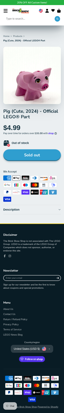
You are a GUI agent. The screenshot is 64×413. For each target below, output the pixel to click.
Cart (59, 11)
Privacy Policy (11, 324)
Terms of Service (12, 329)
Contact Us (9, 314)
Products (17, 36)
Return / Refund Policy (15, 319)
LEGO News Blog (12, 334)
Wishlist (53, 11)
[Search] (57, 19)
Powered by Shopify (48, 406)
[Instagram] (9, 256)
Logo (20, 10)
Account (47, 11)
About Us (8, 309)
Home (6, 36)
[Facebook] (4, 256)
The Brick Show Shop (26, 406)
